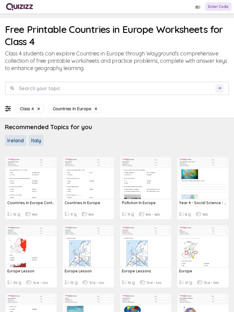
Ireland (15, 140)
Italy (36, 140)
